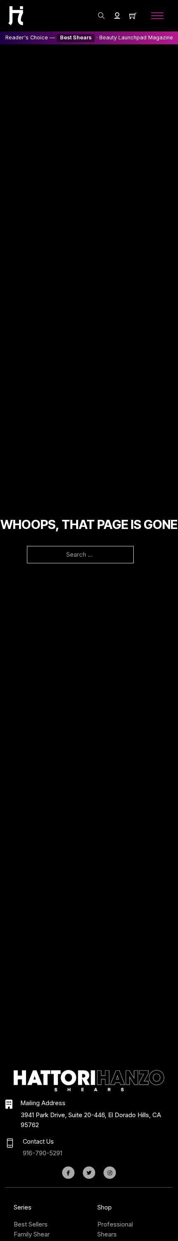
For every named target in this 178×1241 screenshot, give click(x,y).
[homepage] (15, 15)
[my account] (117, 15)
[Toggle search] (101, 15)
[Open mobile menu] (157, 15)
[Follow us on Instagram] (109, 1172)
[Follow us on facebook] (68, 1172)
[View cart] (133, 15)
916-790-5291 (42, 1153)
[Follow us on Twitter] (89, 1172)
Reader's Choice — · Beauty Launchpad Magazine (89, 37)
